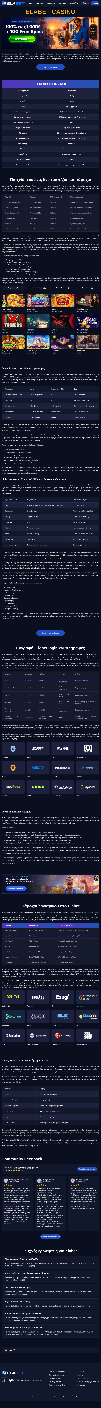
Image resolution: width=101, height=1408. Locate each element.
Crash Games (61, 288)
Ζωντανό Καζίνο (36, 288)
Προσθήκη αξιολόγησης (87, 1169)
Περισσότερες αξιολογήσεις (50, 1236)
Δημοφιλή (11, 288)
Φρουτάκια (86, 288)
